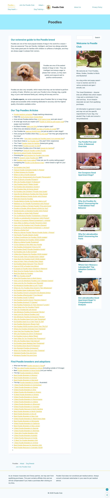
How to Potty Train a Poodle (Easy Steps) (28, 261)
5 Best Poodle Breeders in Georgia (26, 428)
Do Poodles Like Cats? (22, 167)
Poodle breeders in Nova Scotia (29, 370)
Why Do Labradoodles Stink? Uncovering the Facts (88, 236)
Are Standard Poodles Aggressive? (26, 348)
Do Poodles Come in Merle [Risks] (26, 336)
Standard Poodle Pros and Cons (25, 353)
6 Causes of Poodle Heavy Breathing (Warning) (30, 269)
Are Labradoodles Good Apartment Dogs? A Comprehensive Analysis (88, 301)
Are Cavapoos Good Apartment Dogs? (87, 174)
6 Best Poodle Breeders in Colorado (26, 407)
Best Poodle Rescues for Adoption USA (28, 445)
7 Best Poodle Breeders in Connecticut (27, 385)
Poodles (15, 463)
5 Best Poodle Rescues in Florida (25, 438)
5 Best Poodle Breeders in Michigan (26, 431)
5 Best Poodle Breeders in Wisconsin (27, 404)
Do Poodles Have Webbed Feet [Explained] (29, 343)
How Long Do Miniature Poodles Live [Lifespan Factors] (33, 281)
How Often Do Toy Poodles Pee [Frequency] (29, 338)
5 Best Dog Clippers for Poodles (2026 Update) (30, 254)
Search (97, 37)
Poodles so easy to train (31, 146)
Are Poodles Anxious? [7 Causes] (25, 302)
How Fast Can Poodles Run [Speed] (26, 331)
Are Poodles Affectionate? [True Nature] (28, 295)
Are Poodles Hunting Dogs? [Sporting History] (30, 300)
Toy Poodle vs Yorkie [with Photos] (26, 213)
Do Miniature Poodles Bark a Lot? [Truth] (28, 285)
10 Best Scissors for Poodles (24, 172)
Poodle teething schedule (23, 114)
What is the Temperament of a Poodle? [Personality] (32, 177)
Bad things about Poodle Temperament (27, 153)
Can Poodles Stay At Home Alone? (26, 189)
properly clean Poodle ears (28, 158)
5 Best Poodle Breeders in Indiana (26, 402)
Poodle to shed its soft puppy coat (52, 122)
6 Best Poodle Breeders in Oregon (26, 397)
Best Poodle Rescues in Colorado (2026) (28, 447)
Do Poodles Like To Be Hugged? (25, 252)
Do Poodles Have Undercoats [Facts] (27, 290)
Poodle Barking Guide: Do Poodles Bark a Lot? (30, 201)
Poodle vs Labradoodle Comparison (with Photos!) (31, 218)
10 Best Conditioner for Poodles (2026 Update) (30, 237)
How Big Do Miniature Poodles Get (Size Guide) (31, 194)
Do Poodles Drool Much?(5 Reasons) (27, 346)
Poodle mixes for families (31, 143)
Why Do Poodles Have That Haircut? (27, 341)
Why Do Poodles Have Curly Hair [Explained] (30, 319)
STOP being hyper (44, 119)
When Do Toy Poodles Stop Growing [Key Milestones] (33, 288)
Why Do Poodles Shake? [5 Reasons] (27, 182)
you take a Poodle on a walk (46, 129)
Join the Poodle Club (26, 5)
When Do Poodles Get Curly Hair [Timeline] (29, 350)
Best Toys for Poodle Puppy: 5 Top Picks (28, 271)
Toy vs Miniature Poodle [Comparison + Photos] (31, 216)
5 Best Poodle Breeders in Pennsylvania (28, 399)
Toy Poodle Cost (33, 141)
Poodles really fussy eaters (26, 160)
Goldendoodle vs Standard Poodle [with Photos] (31, 211)
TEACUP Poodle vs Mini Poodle (34, 150)
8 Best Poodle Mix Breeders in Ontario (27, 392)
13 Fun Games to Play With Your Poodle (28, 244)
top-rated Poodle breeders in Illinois (30, 368)
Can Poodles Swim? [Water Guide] (26, 184)
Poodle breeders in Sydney (29, 382)
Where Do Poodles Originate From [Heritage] (30, 329)
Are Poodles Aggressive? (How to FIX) (27, 247)
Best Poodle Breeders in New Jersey (27, 426)
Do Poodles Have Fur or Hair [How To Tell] (29, 322)
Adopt (22, 463)
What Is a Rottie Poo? (21, 230)
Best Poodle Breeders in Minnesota (26, 421)
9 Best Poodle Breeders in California (27, 423)
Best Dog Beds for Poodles (23, 273)
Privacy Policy (97, 7)
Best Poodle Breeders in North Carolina (28, 411)
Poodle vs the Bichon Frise (34, 163)
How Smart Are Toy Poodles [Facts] (26, 307)
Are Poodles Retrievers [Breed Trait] (26, 324)
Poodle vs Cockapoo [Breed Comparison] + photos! (32, 220)
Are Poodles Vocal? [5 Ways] (24, 297)
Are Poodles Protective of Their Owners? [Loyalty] (31, 305)
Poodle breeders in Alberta (29, 373)
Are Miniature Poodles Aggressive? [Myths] (29, 312)
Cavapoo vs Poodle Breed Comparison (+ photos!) (31, 228)
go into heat (43, 134)
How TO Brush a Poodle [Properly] (26, 179)
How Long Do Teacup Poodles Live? (26, 314)
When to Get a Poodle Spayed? (25, 175)
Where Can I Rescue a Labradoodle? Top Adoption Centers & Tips (87, 268)
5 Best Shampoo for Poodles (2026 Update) (29, 240)
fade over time (32, 126)
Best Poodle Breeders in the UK (25, 414)
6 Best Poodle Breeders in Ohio (25, 390)
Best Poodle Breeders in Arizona (25, 378)
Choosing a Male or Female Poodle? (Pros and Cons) (32, 206)
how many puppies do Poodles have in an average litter (44, 138)
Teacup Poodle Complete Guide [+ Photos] (29, 170)
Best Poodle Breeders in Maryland (26, 380)
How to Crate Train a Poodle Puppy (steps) (29, 256)
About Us (77, 7)
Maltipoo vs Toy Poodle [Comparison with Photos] (31, 203)
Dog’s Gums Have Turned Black (32, 117)
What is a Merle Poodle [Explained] (26, 242)
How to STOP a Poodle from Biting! (26, 266)
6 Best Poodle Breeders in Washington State (29, 419)
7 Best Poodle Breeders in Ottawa (26, 387)
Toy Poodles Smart (23, 276)
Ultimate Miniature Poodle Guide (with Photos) (30, 196)
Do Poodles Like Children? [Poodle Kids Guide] (30, 191)
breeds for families (47, 148)
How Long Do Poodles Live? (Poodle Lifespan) (30, 225)
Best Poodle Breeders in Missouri (25, 375)
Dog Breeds (30, 463)
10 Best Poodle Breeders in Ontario (26, 394)
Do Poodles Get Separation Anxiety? (27, 187)
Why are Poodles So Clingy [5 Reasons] (28, 334)
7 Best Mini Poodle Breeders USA (26, 433)
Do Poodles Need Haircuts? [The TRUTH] (28, 264)
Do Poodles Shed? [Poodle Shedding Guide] (29, 249)
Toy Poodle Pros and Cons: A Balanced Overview (87, 144)
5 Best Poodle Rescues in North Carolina (28, 409)
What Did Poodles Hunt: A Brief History (28, 278)
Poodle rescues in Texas (35, 366)
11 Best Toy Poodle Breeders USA (26, 440)
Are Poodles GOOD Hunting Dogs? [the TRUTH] (31, 326)
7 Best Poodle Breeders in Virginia (26, 443)
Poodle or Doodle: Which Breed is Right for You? (31, 208)
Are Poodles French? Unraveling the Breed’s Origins (32, 293)
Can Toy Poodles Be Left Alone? (25, 309)
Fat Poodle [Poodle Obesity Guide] (26, 235)
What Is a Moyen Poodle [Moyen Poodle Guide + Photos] (34, 232)
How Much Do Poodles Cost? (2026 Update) (29, 259)
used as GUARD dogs (33, 131)
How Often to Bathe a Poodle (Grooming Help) (30, 223)
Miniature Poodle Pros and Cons (25, 355)
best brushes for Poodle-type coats (36, 155)
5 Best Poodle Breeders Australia (25, 435)
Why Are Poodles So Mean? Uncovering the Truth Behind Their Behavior (88, 204)
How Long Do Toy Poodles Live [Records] (28, 283)
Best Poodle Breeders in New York (26, 416)
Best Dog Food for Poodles (23, 199)
